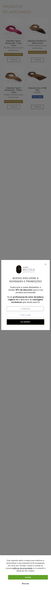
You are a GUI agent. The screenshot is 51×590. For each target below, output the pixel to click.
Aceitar (28, 577)
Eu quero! (25, 322)
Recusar (25, 584)
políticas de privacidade (22, 568)
